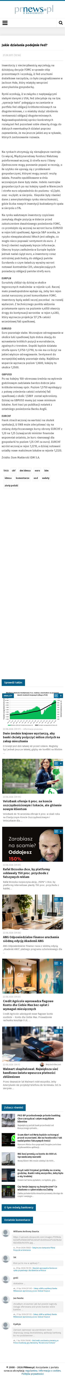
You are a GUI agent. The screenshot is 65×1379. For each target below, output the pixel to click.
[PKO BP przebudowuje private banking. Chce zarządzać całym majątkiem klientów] (8, 1120)
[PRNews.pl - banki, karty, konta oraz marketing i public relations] (32, 9)
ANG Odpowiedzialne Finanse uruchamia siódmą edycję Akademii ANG (31, 939)
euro (37, 470)
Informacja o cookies (49, 1370)
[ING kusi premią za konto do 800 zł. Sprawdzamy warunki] (8, 1158)
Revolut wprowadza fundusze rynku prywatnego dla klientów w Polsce (35, 1269)
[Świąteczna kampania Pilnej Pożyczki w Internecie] (6, 1232)
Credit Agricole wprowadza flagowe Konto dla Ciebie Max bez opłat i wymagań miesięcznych (28, 1005)
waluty (45, 478)
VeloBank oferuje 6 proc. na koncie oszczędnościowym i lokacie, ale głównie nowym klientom (32, 805)
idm (46, 470)
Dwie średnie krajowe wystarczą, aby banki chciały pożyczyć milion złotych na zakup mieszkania (31, 737)
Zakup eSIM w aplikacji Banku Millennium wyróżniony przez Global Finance (35, 1289)
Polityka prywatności (33, 1374)
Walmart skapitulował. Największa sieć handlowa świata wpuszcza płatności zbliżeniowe (30, 1073)
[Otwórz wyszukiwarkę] (60, 22)
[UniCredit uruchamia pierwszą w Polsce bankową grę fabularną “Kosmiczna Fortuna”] (6, 1325)
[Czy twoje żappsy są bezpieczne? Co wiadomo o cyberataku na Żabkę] (8, 1191)
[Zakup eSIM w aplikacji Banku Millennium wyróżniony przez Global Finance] (6, 1279)
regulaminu (31, 1370)
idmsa (8, 478)
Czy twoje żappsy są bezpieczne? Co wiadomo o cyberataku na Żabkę (37, 1188)
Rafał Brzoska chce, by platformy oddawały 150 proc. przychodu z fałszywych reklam (26, 873)
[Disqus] (32, 540)
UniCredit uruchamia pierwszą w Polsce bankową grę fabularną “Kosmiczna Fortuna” (35, 1341)
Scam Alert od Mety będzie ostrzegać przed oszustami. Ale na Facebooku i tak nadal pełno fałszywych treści (40, 1137)
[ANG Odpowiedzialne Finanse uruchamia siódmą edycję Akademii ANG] (32, 912)
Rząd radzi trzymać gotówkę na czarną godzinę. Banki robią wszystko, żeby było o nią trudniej (40, 1173)
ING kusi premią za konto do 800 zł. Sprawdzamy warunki (37, 1155)
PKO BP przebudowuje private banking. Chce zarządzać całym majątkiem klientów (39, 1118)
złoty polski (11, 485)
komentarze (22, 478)
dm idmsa (25, 470)
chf (13, 470)
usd (36, 478)
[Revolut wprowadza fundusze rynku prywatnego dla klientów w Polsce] (6, 1258)
